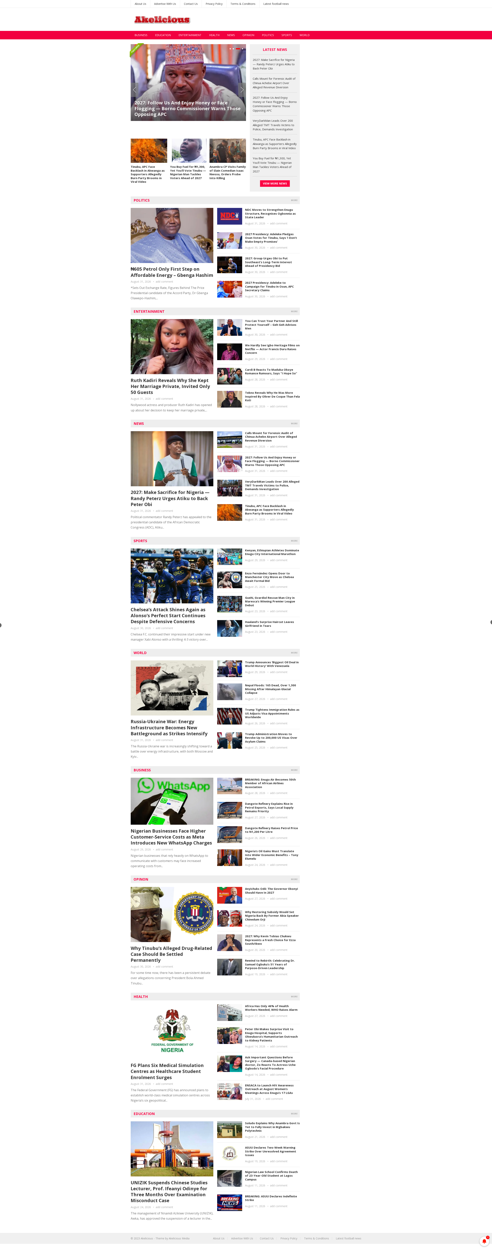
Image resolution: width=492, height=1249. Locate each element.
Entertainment (190, 35)
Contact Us (191, 4)
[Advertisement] (291, 19)
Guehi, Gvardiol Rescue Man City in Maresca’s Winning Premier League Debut (270, 601)
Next (242, 90)
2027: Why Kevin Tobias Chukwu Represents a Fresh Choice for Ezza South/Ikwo (270, 939)
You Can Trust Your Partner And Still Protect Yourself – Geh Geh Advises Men (271, 324)
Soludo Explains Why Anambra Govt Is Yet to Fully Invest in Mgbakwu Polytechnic (272, 1126)
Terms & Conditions (242, 4)
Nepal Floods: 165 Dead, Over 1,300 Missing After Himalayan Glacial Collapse (270, 689)
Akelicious (147, 1238)
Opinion (248, 35)
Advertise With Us (165, 4)
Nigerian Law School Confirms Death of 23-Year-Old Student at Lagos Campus (271, 1175)
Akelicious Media (179, 1238)
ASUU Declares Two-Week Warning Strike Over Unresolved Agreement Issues (270, 1151)
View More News (275, 183)
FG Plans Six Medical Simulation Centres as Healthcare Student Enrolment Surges (167, 1071)
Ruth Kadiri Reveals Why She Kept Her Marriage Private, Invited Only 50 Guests (170, 386)
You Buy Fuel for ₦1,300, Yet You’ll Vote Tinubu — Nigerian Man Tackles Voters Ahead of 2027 (188, 172)
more (294, 200)
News (231, 35)
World (305, 35)
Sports (287, 35)
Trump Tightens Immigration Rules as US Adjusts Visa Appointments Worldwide (272, 713)
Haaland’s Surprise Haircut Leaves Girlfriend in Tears (269, 624)
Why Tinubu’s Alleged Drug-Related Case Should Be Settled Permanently (171, 954)
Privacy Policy (214, 4)
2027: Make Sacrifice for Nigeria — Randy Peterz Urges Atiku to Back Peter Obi (274, 64)
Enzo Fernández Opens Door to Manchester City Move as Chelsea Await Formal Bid (269, 577)
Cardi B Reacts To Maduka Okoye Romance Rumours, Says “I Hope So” (271, 371)
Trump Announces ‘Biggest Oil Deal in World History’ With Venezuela (272, 664)
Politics (268, 35)
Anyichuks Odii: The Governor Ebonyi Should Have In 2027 (271, 890)
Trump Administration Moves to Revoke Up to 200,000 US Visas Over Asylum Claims (271, 737)
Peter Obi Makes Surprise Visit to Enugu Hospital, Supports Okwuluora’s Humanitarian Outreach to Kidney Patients (271, 1034)
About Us (140, 4)
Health (214, 35)
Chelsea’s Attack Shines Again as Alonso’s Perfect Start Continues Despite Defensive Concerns (168, 615)
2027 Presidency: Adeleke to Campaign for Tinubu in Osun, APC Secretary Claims (269, 286)
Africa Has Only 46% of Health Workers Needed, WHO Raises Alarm (271, 1008)
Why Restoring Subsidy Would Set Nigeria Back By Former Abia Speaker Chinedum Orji (272, 915)
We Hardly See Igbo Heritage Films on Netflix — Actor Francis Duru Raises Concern (272, 349)
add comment (164, 281)
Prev (134, 90)
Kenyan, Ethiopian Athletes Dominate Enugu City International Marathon (272, 552)
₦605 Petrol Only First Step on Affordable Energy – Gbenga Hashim (172, 272)
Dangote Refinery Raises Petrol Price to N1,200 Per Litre (271, 830)
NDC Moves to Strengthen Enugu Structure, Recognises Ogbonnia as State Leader (270, 213)
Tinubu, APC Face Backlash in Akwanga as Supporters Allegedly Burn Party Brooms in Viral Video (148, 174)
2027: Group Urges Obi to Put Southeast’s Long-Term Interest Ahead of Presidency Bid (268, 262)
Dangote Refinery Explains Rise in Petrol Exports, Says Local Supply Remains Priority (269, 807)
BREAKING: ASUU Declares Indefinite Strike (271, 1198)
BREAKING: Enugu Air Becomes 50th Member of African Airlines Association (270, 783)
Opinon (141, 879)
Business (141, 35)
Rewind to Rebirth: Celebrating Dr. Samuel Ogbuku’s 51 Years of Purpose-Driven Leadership (270, 964)
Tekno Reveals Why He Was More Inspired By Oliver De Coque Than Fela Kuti (272, 396)
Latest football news (276, 4)
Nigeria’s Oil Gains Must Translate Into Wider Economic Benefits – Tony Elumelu (271, 854)
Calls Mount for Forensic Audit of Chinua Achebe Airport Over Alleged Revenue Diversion (274, 83)
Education (163, 35)
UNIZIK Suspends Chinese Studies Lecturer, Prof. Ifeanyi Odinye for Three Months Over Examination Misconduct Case (169, 1191)
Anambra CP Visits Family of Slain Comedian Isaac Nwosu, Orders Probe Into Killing (227, 172)
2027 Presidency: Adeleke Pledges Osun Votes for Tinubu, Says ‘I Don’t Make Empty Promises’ (271, 237)
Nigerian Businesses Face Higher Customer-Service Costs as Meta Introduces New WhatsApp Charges (171, 837)
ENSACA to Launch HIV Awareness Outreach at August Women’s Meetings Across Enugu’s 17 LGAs (269, 1089)
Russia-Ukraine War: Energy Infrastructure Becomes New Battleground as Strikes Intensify (169, 727)
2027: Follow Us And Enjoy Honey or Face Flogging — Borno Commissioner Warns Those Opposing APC (188, 108)
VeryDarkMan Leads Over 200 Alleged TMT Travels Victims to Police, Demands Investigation (273, 125)
